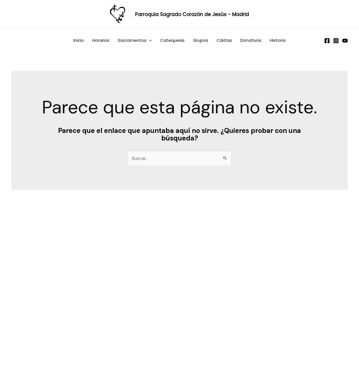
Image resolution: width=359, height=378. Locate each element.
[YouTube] (345, 40)
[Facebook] (327, 40)
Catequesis (172, 40)
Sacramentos (132, 40)
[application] (149, 40)
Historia (278, 40)
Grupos (200, 40)
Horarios (100, 40)
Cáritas (224, 40)
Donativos (250, 40)
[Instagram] (336, 40)
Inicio (78, 40)
